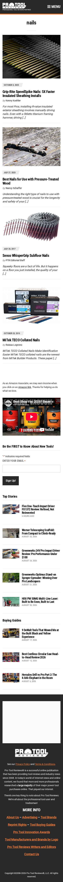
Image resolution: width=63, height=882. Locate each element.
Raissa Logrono (14, 345)
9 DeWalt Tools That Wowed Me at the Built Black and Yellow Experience (40, 633)
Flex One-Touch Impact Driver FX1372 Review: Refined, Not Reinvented (38, 509)
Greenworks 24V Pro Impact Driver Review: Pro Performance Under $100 (41, 554)
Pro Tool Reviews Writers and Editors (31, 847)
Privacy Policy (22, 764)
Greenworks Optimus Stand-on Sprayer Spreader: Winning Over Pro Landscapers (39, 578)
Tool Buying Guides (42, 824)
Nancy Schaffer (14, 188)
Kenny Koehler (13, 100)
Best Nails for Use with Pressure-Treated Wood (31, 181)
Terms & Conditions (45, 764)
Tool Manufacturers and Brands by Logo (31, 839)
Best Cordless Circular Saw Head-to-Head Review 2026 (40, 655)
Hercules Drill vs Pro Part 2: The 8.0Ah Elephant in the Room (39, 676)
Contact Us (31, 854)
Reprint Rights (17, 824)
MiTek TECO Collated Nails (21, 340)
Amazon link (24, 387)
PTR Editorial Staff (15, 260)
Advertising (29, 817)
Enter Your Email (14, 460)
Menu (55, 7)
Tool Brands (48, 817)
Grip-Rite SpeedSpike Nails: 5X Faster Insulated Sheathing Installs (29, 94)
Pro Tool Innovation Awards (31, 832)
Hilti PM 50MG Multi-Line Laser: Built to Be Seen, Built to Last (40, 600)
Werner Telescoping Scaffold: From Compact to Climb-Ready (39, 531)
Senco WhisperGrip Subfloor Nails (26, 255)
